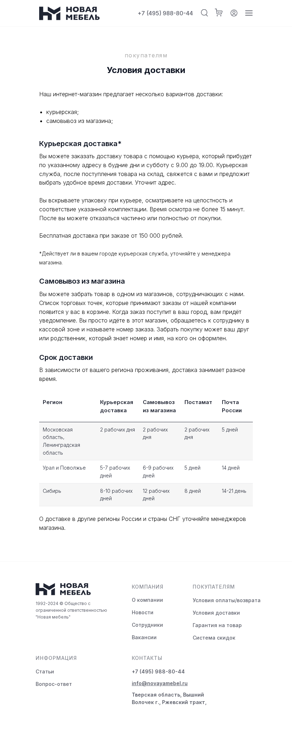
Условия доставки (216, 613)
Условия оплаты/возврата (227, 600)
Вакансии (144, 637)
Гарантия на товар (217, 625)
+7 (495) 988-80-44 (165, 13)
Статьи (45, 671)
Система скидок (214, 638)
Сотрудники (147, 625)
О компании (147, 600)
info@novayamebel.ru (160, 683)
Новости (142, 612)
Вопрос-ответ (54, 684)
